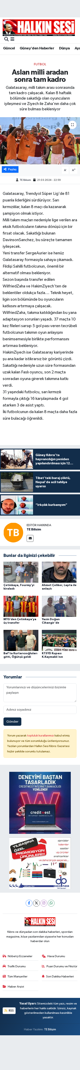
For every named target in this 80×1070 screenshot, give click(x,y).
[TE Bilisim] (13, 532)
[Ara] (6, 39)
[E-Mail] (30, 538)
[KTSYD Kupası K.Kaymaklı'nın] (59, 640)
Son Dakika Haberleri (60, 976)
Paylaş (12, 169)
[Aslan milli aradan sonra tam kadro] (40, 140)
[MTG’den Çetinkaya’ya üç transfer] (20, 606)
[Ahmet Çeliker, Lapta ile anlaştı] (59, 572)
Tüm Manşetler (17, 976)
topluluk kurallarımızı (41, 735)
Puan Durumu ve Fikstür (62, 966)
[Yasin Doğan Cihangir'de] (59, 606)
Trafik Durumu (16, 966)
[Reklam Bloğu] (40, 803)
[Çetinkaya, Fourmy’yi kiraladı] (20, 572)
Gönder (12, 721)
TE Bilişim (50, 1029)
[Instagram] (43, 903)
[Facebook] (29, 903)
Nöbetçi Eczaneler (20, 956)
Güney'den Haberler (37, 48)
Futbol (40, 64)
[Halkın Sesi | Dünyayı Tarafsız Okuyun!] (39, 27)
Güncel (9, 48)
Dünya (64, 48)
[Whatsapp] (51, 903)
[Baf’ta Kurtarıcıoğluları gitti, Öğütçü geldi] (20, 640)
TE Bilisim (25, 180)
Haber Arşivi (16, 986)
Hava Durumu (56, 956)
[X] (36, 903)
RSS (11, 1010)
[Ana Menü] (12, 39)
